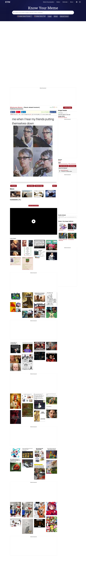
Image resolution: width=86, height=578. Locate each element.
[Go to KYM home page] (7, 2)
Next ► (54, 185)
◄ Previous (13, 185)
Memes (55, 16)
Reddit (59, 160)
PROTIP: (12, 114)
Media (58, 2)
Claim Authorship (64, 166)
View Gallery (30, 185)
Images (49, 16)
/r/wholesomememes (62, 163)
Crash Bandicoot (71, 239)
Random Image (39, 185)
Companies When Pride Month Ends (63, 240)
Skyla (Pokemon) (71, 230)
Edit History (72, 166)
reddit (69, 163)
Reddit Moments (64, 170)
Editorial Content (64, 16)
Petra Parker (61, 230)
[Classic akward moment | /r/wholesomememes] (33, 149)
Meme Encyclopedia (48, 2)
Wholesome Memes (16, 107)
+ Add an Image (67, 107)
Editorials (65, 2)
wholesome (73, 163)
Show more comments (33, 205)
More (71, 2)
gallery (30, 114)
